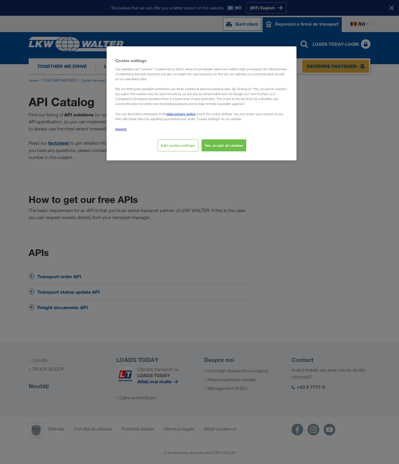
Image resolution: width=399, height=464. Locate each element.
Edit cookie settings (178, 145)
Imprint (120, 129)
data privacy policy (181, 114)
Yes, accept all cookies (224, 145)
